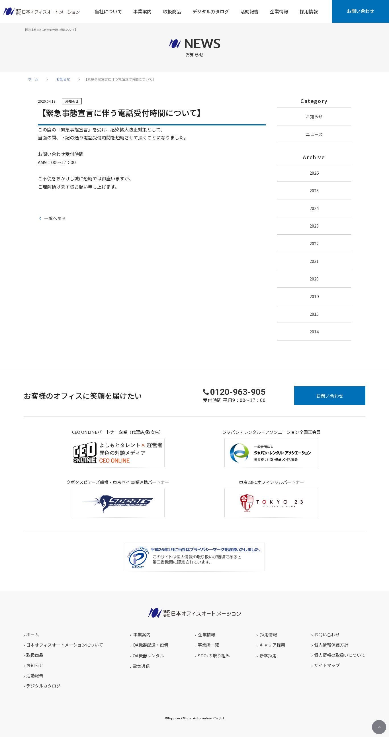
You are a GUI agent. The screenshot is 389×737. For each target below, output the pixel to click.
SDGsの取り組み (214, 655)
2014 (314, 332)
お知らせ (63, 79)
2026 (314, 173)
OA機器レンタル (148, 655)
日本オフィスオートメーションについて (64, 645)
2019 (314, 296)
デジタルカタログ (43, 686)
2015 (314, 314)
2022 (314, 243)
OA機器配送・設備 (150, 645)
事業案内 (141, 634)
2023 (314, 226)
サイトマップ (327, 665)
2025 (314, 190)
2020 (314, 279)
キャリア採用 (272, 645)
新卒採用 (268, 655)
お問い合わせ (360, 10)
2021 (314, 261)
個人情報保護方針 (331, 645)
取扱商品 (34, 655)
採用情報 (268, 634)
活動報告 (34, 675)
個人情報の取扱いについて (339, 655)
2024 (314, 208)
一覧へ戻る (55, 218)
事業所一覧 (208, 645)
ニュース (314, 134)
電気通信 (141, 666)
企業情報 (206, 634)
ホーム (33, 79)
